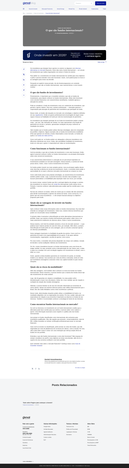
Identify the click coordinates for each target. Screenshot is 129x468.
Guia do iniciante (33, 8)
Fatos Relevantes (91, 445)
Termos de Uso (70, 426)
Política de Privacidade (72, 429)
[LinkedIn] (39, 368)
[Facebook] (35, 368)
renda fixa (57, 184)
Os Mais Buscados (48, 429)
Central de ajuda (27, 437)
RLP (45, 440)
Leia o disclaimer (27, 461)
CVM (88, 431)
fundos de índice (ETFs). (45, 135)
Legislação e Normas (71, 431)
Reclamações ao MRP (93, 442)
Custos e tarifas (47, 437)
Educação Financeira (47, 8)
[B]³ (88, 426)
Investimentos (29, 13)
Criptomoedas (94, 8)
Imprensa (25, 445)
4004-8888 (26, 428)
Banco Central (91, 437)
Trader (104, 8)
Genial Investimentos (62, 33)
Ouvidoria (25, 442)
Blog (24, 13)
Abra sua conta (100, 3)
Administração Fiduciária (50, 434)
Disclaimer (69, 434)
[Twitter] (32, 368)
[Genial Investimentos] (29, 3)
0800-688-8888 (27, 433)
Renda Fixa (72, 8)
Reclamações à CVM (92, 440)
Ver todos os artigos (80, 367)
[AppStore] (91, 417)
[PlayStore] (101, 417)
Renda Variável (83, 8)
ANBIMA (89, 434)
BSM (88, 429)
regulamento (39, 115)
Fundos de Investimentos (39, 13)
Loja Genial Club (27, 448)
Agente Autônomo (48, 431)
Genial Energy (60, 8)
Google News (47, 426)
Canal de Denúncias (28, 440)
